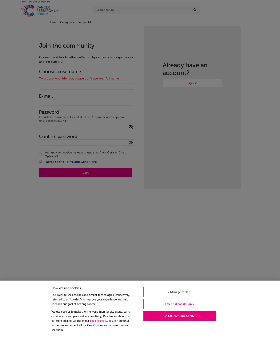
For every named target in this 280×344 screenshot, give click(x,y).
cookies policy (98, 321)
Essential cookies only (179, 304)
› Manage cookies (179, 292)
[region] (140, 312)
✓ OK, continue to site (180, 316)
